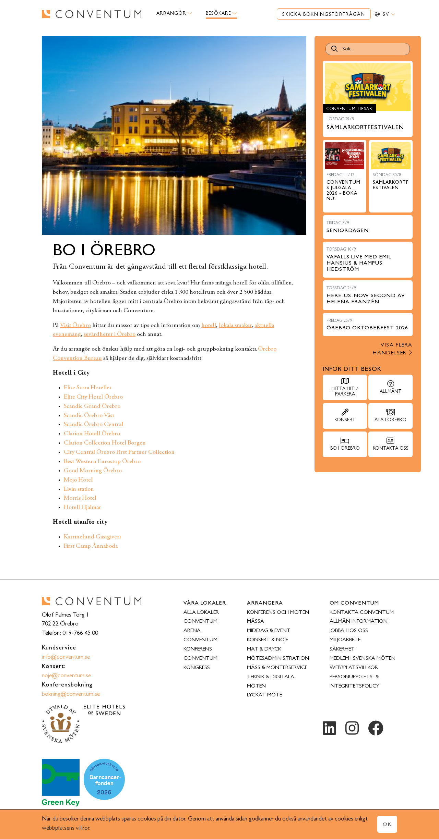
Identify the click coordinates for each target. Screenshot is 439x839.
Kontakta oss (390, 448)
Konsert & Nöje (267, 640)
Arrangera (265, 603)
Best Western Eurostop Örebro (102, 462)
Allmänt (391, 391)
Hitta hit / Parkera (344, 392)
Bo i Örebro (345, 448)
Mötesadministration (278, 658)
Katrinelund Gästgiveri (92, 537)
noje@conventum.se (66, 676)
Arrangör (171, 13)
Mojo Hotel (78, 480)
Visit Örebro (75, 326)
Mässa (255, 621)
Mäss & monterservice (277, 668)
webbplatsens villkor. (66, 829)
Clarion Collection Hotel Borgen (105, 443)
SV (387, 14)
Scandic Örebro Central (93, 425)
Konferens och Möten (278, 613)
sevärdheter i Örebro (109, 334)
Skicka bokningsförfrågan (323, 14)
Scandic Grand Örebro (92, 406)
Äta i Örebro (390, 420)
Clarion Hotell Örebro (92, 434)
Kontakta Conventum (362, 613)
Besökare (218, 13)
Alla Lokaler (201, 613)
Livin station (79, 489)
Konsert (345, 420)
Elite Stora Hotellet (87, 388)
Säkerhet (342, 649)
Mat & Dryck (264, 649)
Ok (387, 825)
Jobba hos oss (349, 631)
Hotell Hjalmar (82, 507)
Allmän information (359, 621)
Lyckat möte (264, 695)
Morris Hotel (80, 498)
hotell (208, 326)
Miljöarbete (345, 640)
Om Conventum (354, 603)
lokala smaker (235, 326)
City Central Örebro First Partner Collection (119, 452)
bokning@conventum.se (71, 695)
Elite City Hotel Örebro (93, 397)
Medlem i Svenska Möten (362, 658)
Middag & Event (268, 631)
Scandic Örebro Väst (89, 416)
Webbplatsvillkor (354, 668)
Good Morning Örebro (93, 471)
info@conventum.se (66, 658)
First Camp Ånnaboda (91, 546)
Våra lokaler (204, 603)
